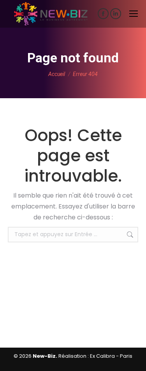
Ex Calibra (102, 356)
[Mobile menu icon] (133, 13)
